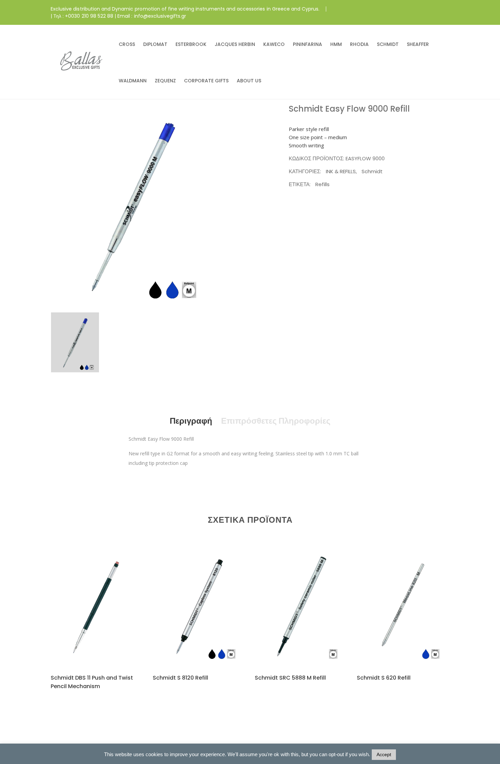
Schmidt (372, 171)
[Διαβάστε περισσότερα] (88, 618)
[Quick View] (105, 618)
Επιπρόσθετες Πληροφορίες (275, 420)
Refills (322, 184)
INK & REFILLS (341, 171)
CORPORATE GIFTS (206, 80)
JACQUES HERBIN (235, 44)
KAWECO (274, 44)
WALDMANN (133, 80)
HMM (336, 44)
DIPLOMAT (155, 44)
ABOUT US (249, 80)
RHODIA (359, 44)
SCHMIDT (388, 44)
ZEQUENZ (165, 80)
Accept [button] (384, 754)
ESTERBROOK (191, 44)
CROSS (127, 44)
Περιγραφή (191, 420)
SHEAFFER (418, 44)
